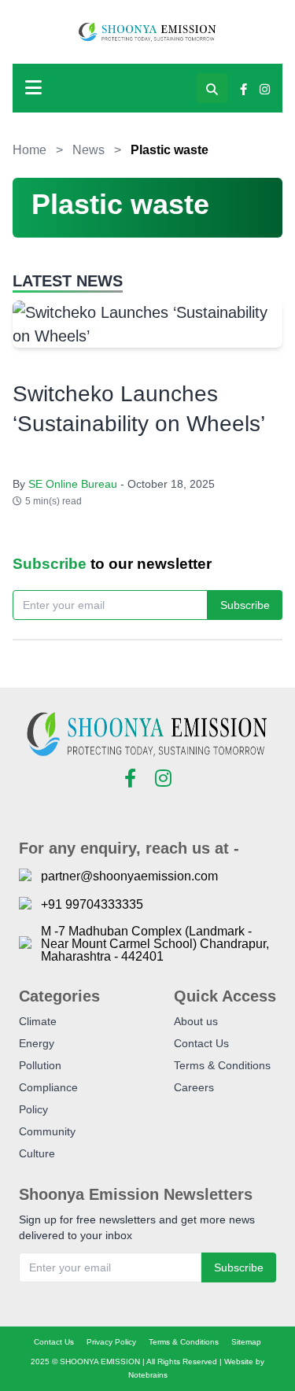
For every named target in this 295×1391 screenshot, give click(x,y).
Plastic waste (169, 150)
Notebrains (148, 1375)
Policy (33, 1109)
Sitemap (246, 1342)
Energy (36, 1043)
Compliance (48, 1087)
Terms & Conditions (222, 1065)
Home (29, 150)
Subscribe (245, 605)
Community (47, 1131)
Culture (37, 1153)
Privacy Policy (111, 1342)
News (88, 150)
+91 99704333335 (92, 904)
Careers (194, 1087)
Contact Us (201, 1043)
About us (196, 1021)
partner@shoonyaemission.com (129, 876)
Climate (38, 1021)
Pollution (40, 1065)
